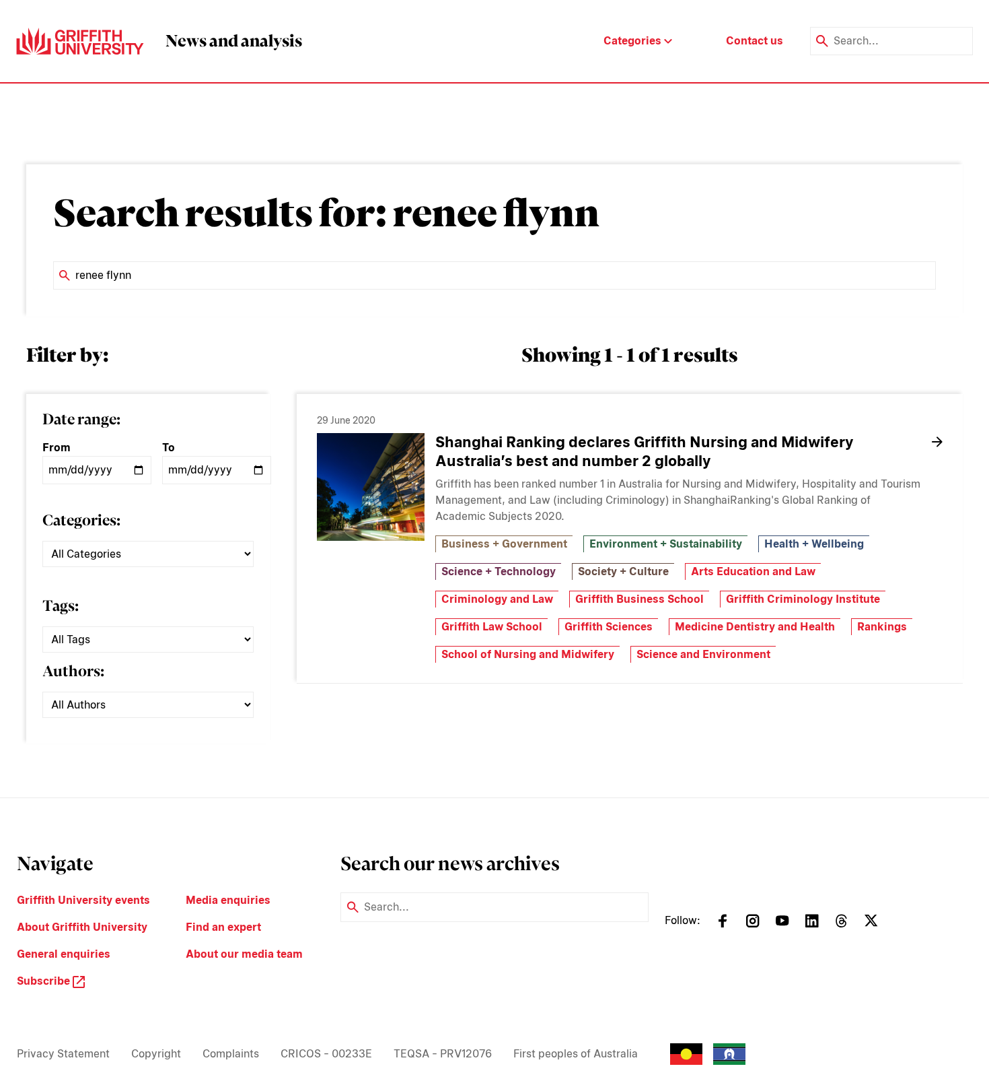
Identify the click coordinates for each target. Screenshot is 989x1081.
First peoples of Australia (575, 1053)
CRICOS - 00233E (326, 1053)
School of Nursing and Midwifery (527, 654)
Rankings (882, 626)
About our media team (244, 954)
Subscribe (45, 981)
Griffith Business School (639, 599)
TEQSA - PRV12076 (443, 1053)
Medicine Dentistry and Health (755, 626)
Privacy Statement (63, 1053)
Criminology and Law (497, 599)
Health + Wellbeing (814, 543)
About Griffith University (82, 927)
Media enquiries (228, 900)
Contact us (754, 40)
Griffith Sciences (608, 626)
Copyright (156, 1053)
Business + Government (504, 543)
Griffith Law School (491, 626)
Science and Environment (703, 654)
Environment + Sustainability (665, 543)
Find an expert (223, 927)
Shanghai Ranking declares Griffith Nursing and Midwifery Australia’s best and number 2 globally (644, 451)
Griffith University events (83, 900)
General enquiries (63, 954)
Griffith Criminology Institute (803, 599)
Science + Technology (498, 571)
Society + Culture (623, 571)
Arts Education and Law (753, 571)
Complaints (231, 1053)
